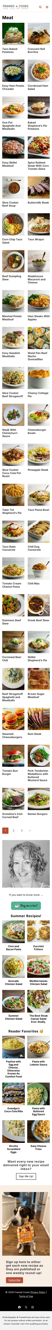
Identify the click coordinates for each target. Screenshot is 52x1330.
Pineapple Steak (38, 469)
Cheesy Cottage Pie (38, 394)
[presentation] (13, 34)
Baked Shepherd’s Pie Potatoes (37, 126)
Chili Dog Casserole (34, 548)
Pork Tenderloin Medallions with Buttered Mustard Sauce (38, 775)
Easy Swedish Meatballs (11, 354)
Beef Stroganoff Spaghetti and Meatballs (12, 697)
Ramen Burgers (38, 814)
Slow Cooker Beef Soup (10, 204)
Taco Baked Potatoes (9, 50)
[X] (26, 1307)
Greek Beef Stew (38, 620)
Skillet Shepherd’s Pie (37, 659)
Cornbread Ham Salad (38, 87)
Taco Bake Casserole (9, 548)
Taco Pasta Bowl (38, 509)
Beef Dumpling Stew (11, 278)
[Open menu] (47, 7)
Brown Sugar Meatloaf (36, 695)
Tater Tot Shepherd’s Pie (11, 511)
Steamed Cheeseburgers (12, 735)
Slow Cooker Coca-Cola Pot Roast (11, 473)
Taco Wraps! (36, 239)
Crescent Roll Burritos (36, 50)
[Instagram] (32, 1307)
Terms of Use (26, 1296)
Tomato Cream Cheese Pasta (11, 585)
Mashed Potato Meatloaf (12, 318)
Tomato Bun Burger (10, 772)
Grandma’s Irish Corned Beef (12, 815)
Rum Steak (34, 734)
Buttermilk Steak (38, 202)
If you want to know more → (26, 894)
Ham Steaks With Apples (39, 318)
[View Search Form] (40, 7)
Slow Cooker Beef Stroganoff (12, 394)
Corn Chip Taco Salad (12, 241)
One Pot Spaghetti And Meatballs (11, 126)
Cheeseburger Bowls (37, 431)
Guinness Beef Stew (11, 622)
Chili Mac (34, 583)
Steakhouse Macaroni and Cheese (36, 279)
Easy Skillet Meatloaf (9, 164)
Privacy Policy (38, 1292)
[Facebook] (19, 1307)
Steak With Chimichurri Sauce (9, 433)
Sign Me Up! (26, 1176)
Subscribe (14, 1280)
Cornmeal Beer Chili (11, 659)
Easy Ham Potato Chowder (13, 87)
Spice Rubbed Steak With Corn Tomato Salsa (38, 166)
